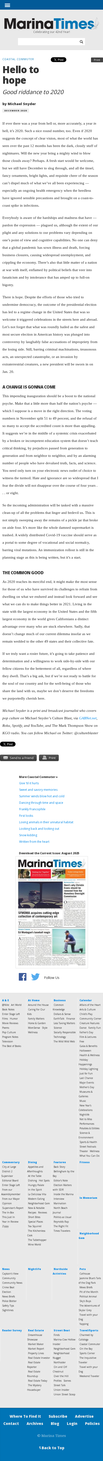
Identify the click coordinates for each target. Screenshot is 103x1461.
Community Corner (90, 1018)
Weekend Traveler (89, 1376)
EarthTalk (59, 1018)
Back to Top (51, 1447)
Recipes (32, 1212)
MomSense (34, 1027)
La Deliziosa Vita (37, 1194)
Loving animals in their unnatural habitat (46, 822)
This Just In (8, 1217)
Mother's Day (87, 1087)
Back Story (59, 1166)
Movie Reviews (10, 1023)
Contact (11, 1423)
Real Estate (36, 1330)
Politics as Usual (62, 1217)
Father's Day (86, 1032)
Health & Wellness (90, 1055)
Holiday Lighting (89, 1069)
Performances (87, 1123)
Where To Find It (25, 1416)
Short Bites (34, 1217)
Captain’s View (10, 1273)
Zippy (5, 1226)
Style (44, 1027)
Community (9, 1278)
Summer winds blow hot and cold (41, 796)
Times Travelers (62, 1230)
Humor (14, 1018)
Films (5, 1018)
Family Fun (94, 1027)
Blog (55, 1423)
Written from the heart (34, 841)
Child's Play (86, 1014)
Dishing (32, 1180)
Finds (57, 1335)
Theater (84, 1151)
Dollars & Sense (62, 1014)
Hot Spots (44, 1180)
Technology (60, 1037)
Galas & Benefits (88, 1046)
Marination (60, 1203)
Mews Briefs (86, 1287)
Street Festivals (88, 1146)
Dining (32, 1162)
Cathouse (85, 1273)
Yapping (84, 1324)
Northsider (60, 1362)
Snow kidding (28, 835)
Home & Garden (37, 1023)
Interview (59, 1198)
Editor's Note (61, 1180)
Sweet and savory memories (38, 789)
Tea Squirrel (34, 1226)
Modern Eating (36, 1198)
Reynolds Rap (61, 1221)
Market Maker (36, 1344)
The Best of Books (11, 1046)
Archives (35, 1423)
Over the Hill (61, 1376)
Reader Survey (12, 1330)
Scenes (67, 1380)
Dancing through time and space (41, 802)
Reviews (42, 1212)
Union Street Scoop (64, 1394)
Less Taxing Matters (64, 1023)
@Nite (5, 1005)
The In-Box (8, 1212)
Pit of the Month (89, 1292)
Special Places (35, 1221)
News (6, 1269)
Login (72, 1423)
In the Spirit (35, 1189)
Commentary (10, 1162)
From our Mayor (11, 1198)
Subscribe (58, 1416)
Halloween (85, 1050)
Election (6, 1292)
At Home (34, 1000)
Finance (70, 1018)
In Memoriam (88, 1197)
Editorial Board (10, 1180)
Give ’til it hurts (29, 783)
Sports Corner (87, 1353)
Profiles (58, 1380)
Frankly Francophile (32, 809)
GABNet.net (88, 718)
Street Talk (60, 1385)
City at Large (9, 1166)
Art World (16, 1005)
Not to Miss (86, 1119)
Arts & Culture (88, 1009)
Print (97, 60)
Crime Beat (8, 1287)
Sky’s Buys (85, 1301)
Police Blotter (9, 1301)
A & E (5, 1000)
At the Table (34, 1176)
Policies (92, 1423)
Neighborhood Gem (39, 1203)
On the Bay (86, 1348)
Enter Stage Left (11, 1014)
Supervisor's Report (12, 1208)
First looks (26, 815)
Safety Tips (8, 1305)
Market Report (36, 1348)
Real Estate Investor (39, 1357)
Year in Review (10, 1221)
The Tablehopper (37, 1240)
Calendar (86, 1000)
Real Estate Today (37, 1380)
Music (83, 1101)
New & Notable (36, 1208)
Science (58, 1027)
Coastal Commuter (90, 1344)
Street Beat (62, 1330)
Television (7, 1041)
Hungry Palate (36, 1185)
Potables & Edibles (89, 1128)
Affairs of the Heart (90, 1005)
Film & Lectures (88, 1037)
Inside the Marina (64, 1194)
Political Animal (88, 1296)
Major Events (87, 1082)
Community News (12, 1282)
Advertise (84, 1416)
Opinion (7, 1203)
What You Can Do (89, 1155)
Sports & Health (88, 1142)
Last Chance (86, 1078)
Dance (83, 1027)
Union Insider (61, 1389)
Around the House (38, 1005)
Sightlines (7, 1310)
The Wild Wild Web (64, 1041)
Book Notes (8, 1009)
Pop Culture (9, 1032)
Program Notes (10, 1037)
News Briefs (8, 1296)
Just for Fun (86, 1073)
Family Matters (36, 1018)
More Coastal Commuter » (38, 776)
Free (82, 1041)
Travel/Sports (89, 1330)
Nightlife (84, 1114)
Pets (83, 1269)
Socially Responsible (65, 1032)
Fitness (85, 1162)
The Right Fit (61, 1226)
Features (60, 1162)
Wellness (33, 1032)
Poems (5, 1027)
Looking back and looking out (39, 828)
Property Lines (36, 1353)
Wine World (34, 1244)
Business (60, 1000)
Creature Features (89, 1023)
